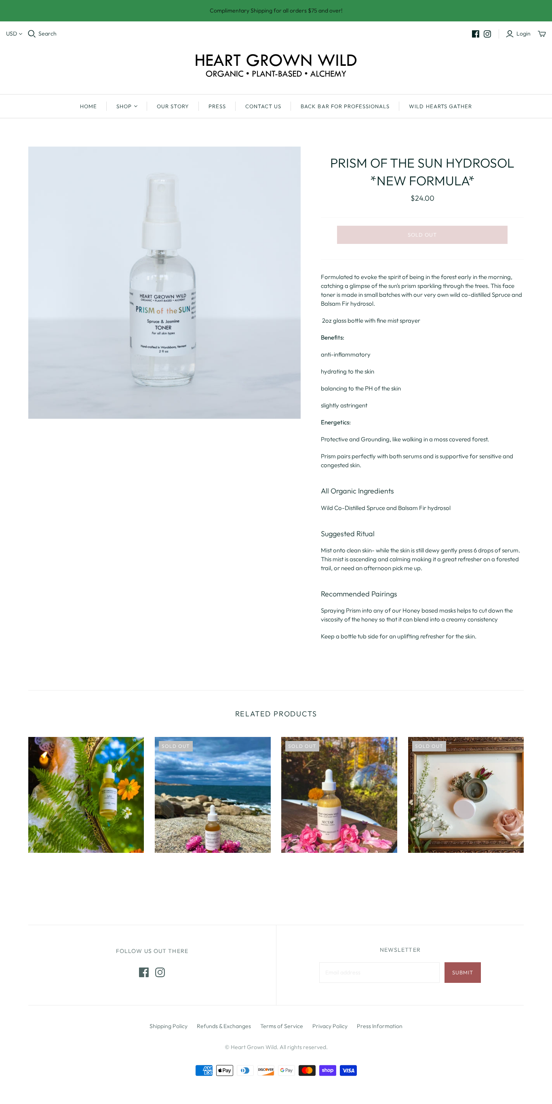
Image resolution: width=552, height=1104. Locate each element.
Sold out (422, 234)
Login (523, 33)
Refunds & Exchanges (224, 1026)
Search (47, 33)
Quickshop (56, 867)
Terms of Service (281, 1026)
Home (88, 106)
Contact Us (263, 106)
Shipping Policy (169, 1026)
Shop (124, 106)
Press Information (379, 1026)
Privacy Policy (330, 1026)
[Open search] (32, 34)
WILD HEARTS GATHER (440, 106)
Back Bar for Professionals (345, 106)
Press (217, 106)
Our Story (173, 106)
